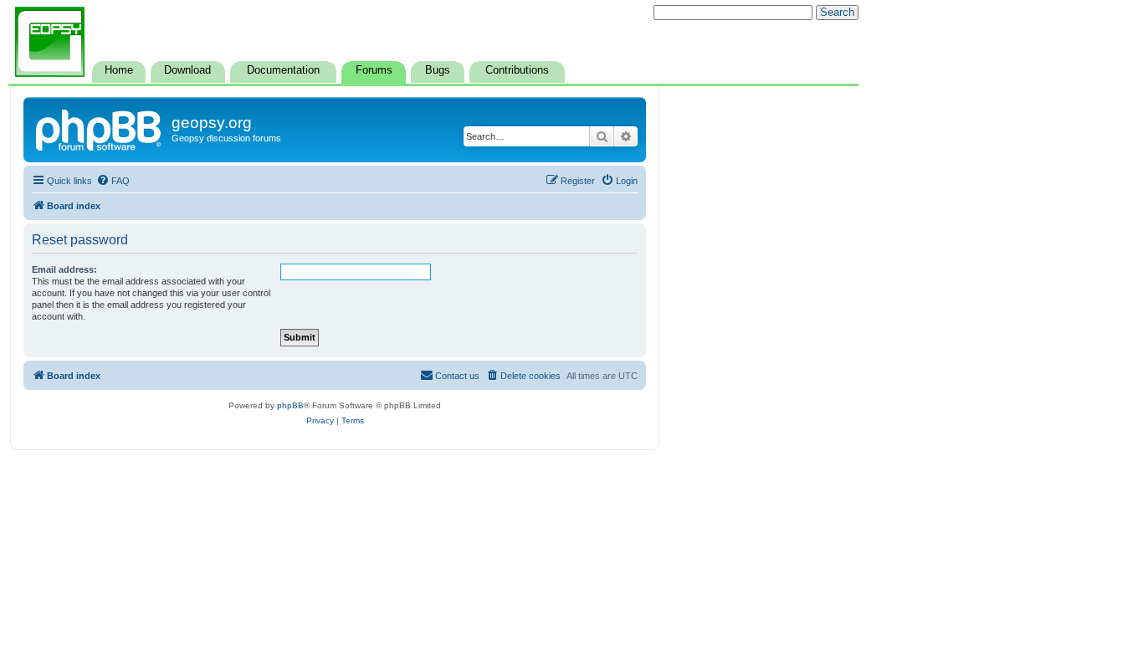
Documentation (283, 70)
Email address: (64, 269)
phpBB (290, 405)
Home (119, 70)
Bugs (437, 70)
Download (187, 70)
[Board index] (100, 128)
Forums (374, 70)
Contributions (517, 70)
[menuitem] (113, 181)
